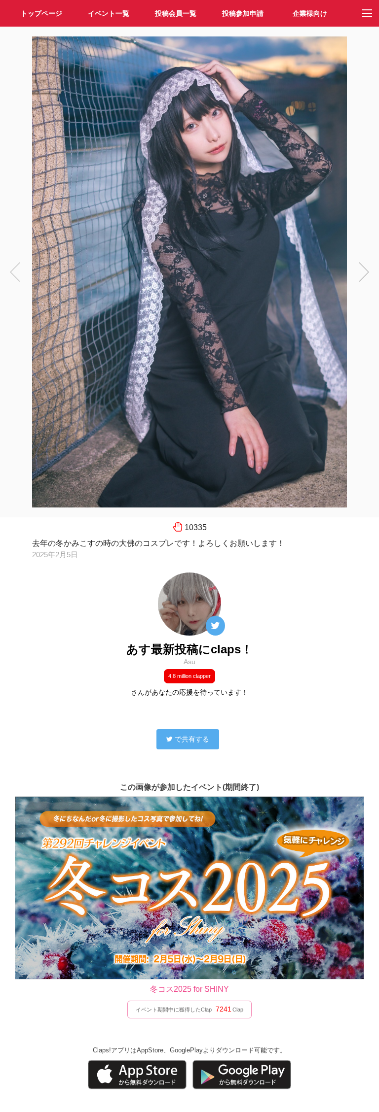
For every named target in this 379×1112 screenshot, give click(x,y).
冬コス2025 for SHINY (189, 989)
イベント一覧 (108, 13)
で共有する (192, 739)
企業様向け (310, 13)
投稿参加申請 (243, 13)
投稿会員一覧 (175, 13)
